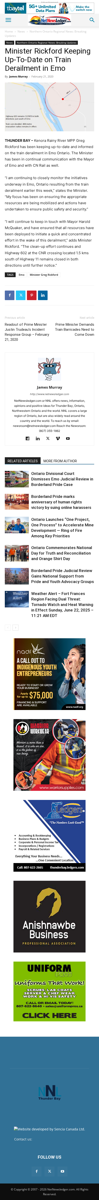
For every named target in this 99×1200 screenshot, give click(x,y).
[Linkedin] (43, 295)
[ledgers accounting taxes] (49, 836)
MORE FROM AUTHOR (60, 461)
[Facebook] (9, 295)
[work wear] (49, 755)
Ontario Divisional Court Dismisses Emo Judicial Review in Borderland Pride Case (62, 479)
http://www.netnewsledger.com (49, 394)
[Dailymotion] (29, 439)
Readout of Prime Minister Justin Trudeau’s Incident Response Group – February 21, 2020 (27, 332)
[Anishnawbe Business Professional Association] (49, 916)
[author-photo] (49, 381)
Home (9, 31)
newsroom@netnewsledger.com (59, 1139)
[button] (8, 20)
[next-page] (15, 628)
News (21, 31)
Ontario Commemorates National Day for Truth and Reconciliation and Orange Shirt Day (61, 553)
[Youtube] (70, 439)
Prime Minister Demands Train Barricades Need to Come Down (74, 329)
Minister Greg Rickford (44, 274)
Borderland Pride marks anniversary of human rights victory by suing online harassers (61, 502)
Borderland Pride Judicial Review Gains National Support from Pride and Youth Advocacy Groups (62, 576)
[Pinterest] (32, 295)
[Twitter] (20, 295)
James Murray (18, 76)
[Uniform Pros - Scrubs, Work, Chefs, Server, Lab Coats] (49, 991)
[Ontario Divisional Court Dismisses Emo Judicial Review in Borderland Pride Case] (17, 479)
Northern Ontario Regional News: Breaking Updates (46, 42)
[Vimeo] (60, 439)
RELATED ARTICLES (23, 461)
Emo (22, 274)
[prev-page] (8, 628)
